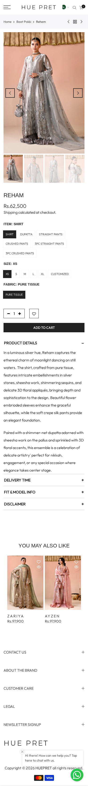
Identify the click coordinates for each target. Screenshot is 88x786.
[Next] (78, 93)
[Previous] (10, 93)
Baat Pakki (23, 21)
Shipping (11, 212)
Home (7, 21)
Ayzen (52, 616)
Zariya (15, 616)
